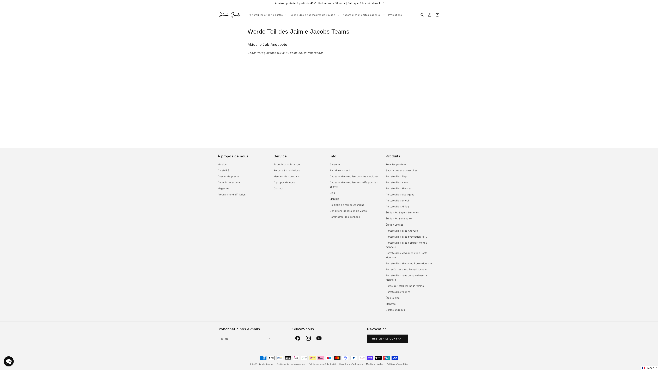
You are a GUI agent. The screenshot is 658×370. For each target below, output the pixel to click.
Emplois (334, 198)
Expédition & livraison (287, 164)
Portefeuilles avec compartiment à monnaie (406, 244)
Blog (332, 192)
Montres (390, 303)
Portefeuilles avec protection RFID (406, 236)
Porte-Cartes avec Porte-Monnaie (406, 269)
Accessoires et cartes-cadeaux (361, 14)
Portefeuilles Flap (396, 176)
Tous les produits (396, 164)
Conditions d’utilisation (351, 364)
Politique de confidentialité (322, 364)
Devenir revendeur (229, 182)
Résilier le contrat (387, 338)
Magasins (223, 188)
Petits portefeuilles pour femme (405, 285)
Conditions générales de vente (348, 210)
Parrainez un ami (340, 170)
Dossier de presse (228, 176)
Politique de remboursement (347, 204)
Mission (222, 164)
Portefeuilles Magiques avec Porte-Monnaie (407, 255)
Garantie (335, 164)
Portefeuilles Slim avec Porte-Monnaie (409, 263)
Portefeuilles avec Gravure (402, 230)
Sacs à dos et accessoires (401, 170)
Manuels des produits (287, 176)
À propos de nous (284, 182)
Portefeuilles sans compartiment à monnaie (406, 277)
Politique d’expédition (397, 364)
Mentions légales (374, 364)
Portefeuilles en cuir (398, 200)
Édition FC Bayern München (402, 212)
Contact (278, 188)
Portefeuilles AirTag (397, 206)
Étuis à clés (392, 297)
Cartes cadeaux (395, 309)
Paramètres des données (345, 216)
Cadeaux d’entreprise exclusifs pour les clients (354, 184)
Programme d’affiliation (232, 194)
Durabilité (223, 170)
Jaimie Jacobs (266, 364)
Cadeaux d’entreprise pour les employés (354, 176)
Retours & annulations (287, 170)
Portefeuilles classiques (400, 194)
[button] (267, 14)
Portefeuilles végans (398, 291)
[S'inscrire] (268, 339)
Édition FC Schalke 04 (399, 218)
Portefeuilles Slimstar (398, 188)
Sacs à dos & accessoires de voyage (312, 14)
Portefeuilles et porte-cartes (265, 14)
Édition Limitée (395, 224)
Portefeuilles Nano (397, 182)
